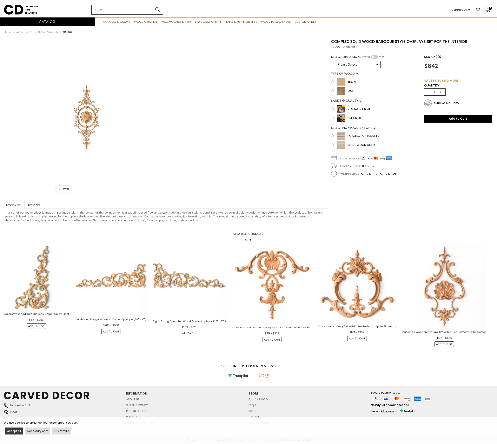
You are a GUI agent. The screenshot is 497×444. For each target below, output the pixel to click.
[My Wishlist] (477, 9)
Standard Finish (359, 109)
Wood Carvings (145, 22)
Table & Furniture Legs (241, 22)
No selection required (364, 136)
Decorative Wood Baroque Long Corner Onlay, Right (36, 314)
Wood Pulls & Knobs (276, 22)
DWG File (34, 205)
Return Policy (136, 411)
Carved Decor (13, 7)
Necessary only (37, 431)
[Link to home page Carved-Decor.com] (65, 397)
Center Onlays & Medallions (46, 32)
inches (366, 56)
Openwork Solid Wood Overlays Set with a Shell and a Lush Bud (271, 327)
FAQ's (252, 405)
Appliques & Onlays (116, 22)
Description (14, 205)
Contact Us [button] (459, 10)
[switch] (374, 57)
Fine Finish (354, 118)
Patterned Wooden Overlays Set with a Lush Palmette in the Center (444, 332)
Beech (352, 82)
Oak (350, 91)
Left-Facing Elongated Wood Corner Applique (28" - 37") (111, 319)
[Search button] (157, 10)
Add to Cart (458, 119)
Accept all (14, 431)
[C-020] (86, 117)
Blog (252, 411)
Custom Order (305, 22)
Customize (61, 431)
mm (381, 56)
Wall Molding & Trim (176, 22)
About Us (132, 399)
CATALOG (47, 21)
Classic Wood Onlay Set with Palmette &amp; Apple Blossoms (357, 326)
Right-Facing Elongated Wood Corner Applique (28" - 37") (189, 321)
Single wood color (362, 145)
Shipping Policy (137, 405)
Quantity (432, 85)
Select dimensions (357, 57)
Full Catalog (258, 399)
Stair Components (208, 22)
